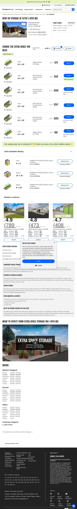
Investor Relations (9, 460)
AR (8, 477)
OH (20, 482)
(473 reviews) (39, 225)
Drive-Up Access (6, 250)
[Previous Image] (4, 29)
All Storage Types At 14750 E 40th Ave (12, 259)
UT (5, 484)
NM (11, 482)
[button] (38, 153)
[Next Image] (25, 29)
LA (13, 480)
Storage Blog (20, 462)
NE (35, 480)
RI (30, 482)
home (4, 14)
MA (22, 480)
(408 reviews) (63, 225)
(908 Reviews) (36, 29)
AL (5, 477)
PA (28, 482)
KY (10, 480)
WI (14, 484)
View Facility (65, 161)
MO (33, 480)
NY (14, 482)
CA (14, 477)
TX (38, 482)
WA (11, 484)
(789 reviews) (14, 225)
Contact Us (8, 464)
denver (31, 14)
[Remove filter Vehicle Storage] (12, 54)
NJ (8, 482)
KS (8, 480)
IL (37, 477)
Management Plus (10, 456)
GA (30, 477)
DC (25, 477)
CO (16, 477)
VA (8, 484)
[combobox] (64, 9)
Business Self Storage (20, 455)
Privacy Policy (32, 461)
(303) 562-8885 (42, 34)
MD (19, 480)
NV (38, 480)
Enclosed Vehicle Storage (9, 253)
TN (36, 482)
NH (6, 482)
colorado (24, 14)
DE (22, 477)
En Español (31, 457)
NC (17, 482)
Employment (8, 462)
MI (24, 480)
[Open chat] (74, 506)
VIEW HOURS (71, 22)
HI (32, 477)
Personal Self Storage (22, 458)
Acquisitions (8, 458)
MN (27, 480)
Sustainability (8, 466)
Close (38, 261)
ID (34, 477)
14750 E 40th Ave (40, 14)
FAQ (29, 455)
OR (25, 482)
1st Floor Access (6, 256)
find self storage (13, 14)
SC (33, 482)
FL (27, 477)
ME (16, 480)
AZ (11, 477)
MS (30, 480)
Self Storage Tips (21, 460)
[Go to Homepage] (7, 9)
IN (5, 480)
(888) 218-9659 (8, 424)
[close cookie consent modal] (54, 242)
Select (69, 63)
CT (19, 477)
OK (22, 482)
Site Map (30, 459)
